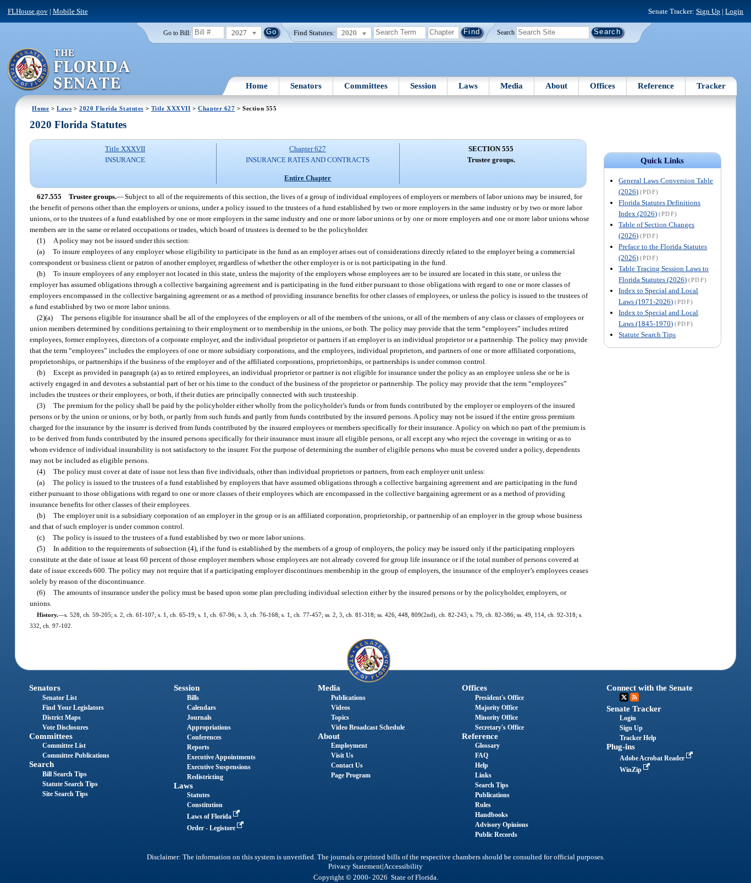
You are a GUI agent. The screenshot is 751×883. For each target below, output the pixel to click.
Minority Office (496, 717)
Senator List (59, 698)
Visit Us (342, 755)
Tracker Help (638, 738)
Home (257, 85)
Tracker (711, 85)
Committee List (64, 745)
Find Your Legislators (73, 707)
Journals (199, 717)
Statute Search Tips (647, 334)
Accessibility (403, 866)
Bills (193, 698)
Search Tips (492, 785)
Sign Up (708, 11)
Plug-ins (620, 746)
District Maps (61, 717)
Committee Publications (75, 755)
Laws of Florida (210, 816)
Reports (198, 747)
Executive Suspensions (219, 767)
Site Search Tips (65, 794)
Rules (483, 805)
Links (483, 775)
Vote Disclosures (65, 727)
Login (734, 11)
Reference (656, 85)
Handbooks (491, 815)
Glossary (487, 745)
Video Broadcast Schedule (368, 727)
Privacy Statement (355, 866)
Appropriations (209, 727)
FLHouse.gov (28, 11)
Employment (349, 745)
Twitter (624, 697)
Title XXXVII (171, 108)
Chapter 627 (216, 108)
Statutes (198, 795)
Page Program (351, 775)
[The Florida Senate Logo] (69, 69)
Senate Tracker (633, 708)
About (556, 85)
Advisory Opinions (501, 825)
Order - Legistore (212, 828)
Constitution (205, 805)
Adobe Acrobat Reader (653, 758)
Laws (468, 85)
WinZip (631, 770)
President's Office (499, 698)
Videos (340, 707)
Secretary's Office (499, 727)
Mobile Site (70, 11)
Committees (366, 85)
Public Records (496, 834)
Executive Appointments (221, 757)
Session (423, 85)
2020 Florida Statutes (111, 108)
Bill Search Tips (64, 774)
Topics (340, 717)
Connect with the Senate (649, 687)
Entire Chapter (307, 178)
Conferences (204, 737)
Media (511, 85)
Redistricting (205, 777)
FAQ (481, 755)
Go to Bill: (177, 33)
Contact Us (347, 765)
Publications (348, 698)
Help (481, 765)
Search (506, 32)
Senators (306, 85)
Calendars (201, 707)
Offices (602, 85)
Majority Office (496, 707)
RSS (634, 697)
